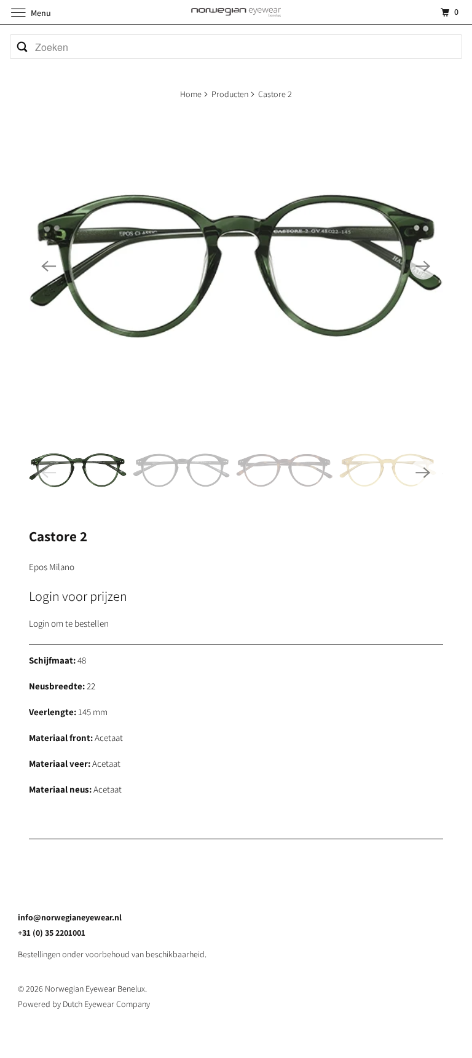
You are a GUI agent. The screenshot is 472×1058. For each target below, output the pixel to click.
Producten (229, 94)
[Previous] (48, 266)
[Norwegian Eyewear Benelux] (236, 12)
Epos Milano (51, 567)
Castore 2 (58, 536)
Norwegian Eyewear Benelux (95, 988)
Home (191, 94)
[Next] (423, 266)
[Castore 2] (235, 266)
